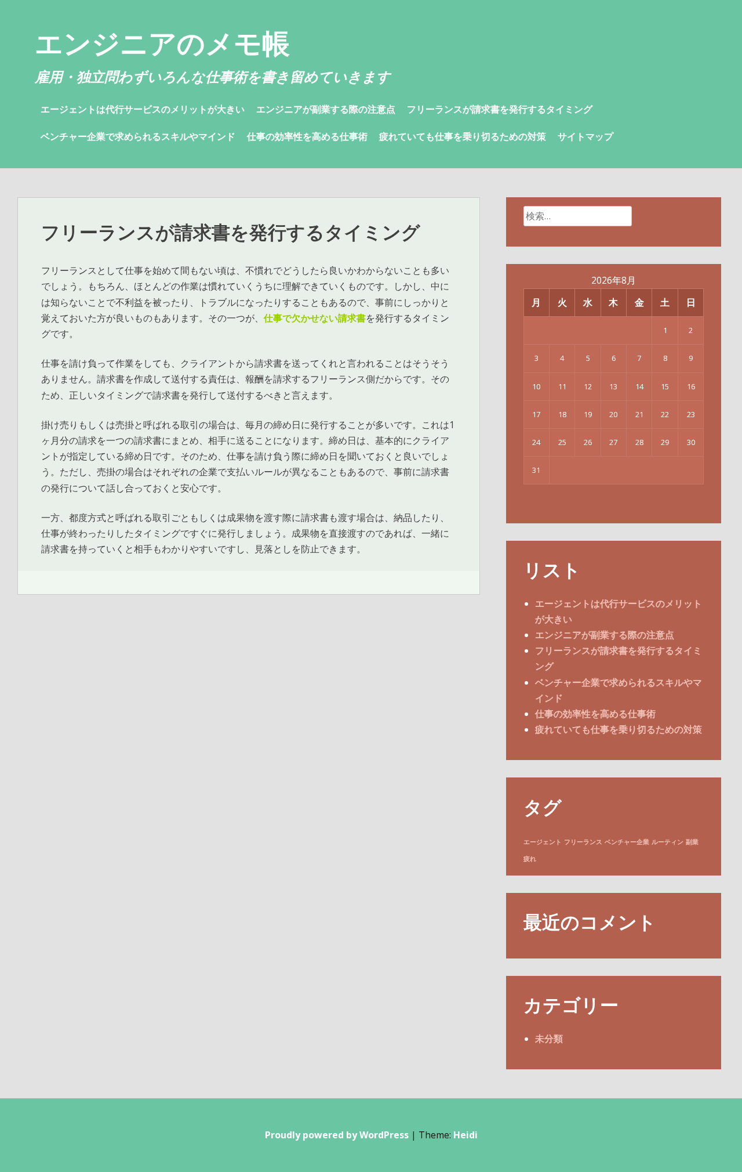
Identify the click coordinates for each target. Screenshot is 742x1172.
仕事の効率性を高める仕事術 (307, 136)
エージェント (542, 842)
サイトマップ (585, 136)
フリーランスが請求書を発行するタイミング (499, 109)
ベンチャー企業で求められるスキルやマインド (138, 136)
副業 (692, 842)
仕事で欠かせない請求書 (315, 318)
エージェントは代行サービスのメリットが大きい (143, 109)
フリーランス (583, 842)
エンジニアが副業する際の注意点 (325, 109)
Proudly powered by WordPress (337, 1134)
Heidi (465, 1134)
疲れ (529, 859)
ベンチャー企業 (627, 842)
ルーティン (667, 842)
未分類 (549, 1038)
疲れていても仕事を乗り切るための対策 (462, 136)
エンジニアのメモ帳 (162, 43)
